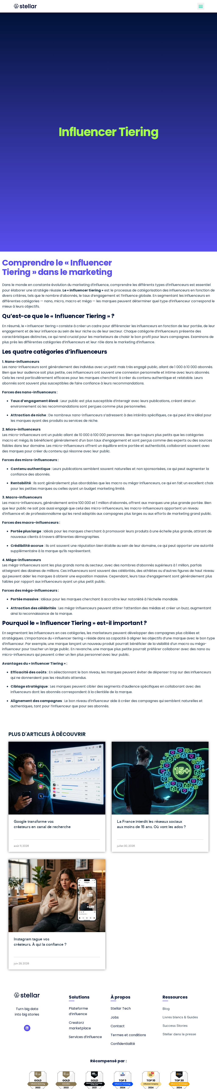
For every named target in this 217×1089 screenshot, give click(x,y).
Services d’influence (85, 1036)
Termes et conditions (128, 1035)
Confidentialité (123, 1043)
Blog (166, 1008)
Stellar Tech (121, 1008)
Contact (118, 1026)
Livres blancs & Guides (180, 1017)
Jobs (115, 1017)
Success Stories (175, 1025)
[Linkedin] (27, 1028)
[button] (200, 6)
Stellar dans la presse (179, 1034)
